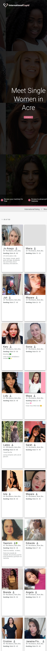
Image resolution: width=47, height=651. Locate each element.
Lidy (5, 395)
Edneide (30, 543)
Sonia (29, 346)
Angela (30, 592)
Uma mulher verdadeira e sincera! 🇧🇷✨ (11, 357)
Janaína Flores (33, 641)
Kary (5, 346)
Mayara (30, 297)
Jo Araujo (8, 248)
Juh (5, 297)
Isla (5, 494)
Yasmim (7, 543)
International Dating (32, 209)
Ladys (6, 444)
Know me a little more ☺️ (34, 406)
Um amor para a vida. (10, 256)
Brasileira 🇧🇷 (7, 354)
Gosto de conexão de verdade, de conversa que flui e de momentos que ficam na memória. (12, 555)
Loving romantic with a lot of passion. (12, 455)
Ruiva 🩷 (29, 403)
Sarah (29, 444)
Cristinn (7, 641)
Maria (29, 248)
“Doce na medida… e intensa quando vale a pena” (12, 550)
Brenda (7, 592)
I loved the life (7, 452)
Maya (29, 395)
